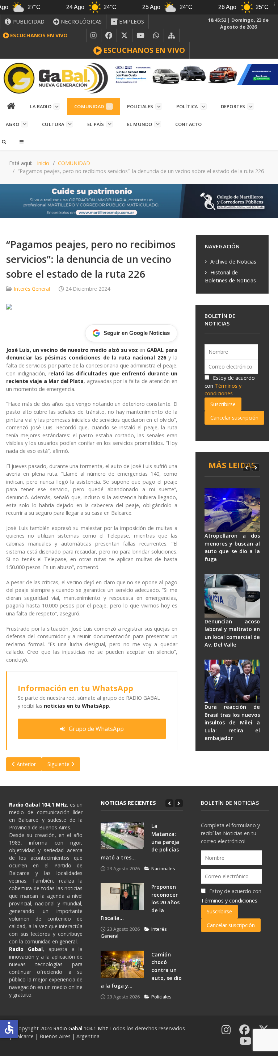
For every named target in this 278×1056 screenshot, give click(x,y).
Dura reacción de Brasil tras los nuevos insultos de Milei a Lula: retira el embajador (232, 722)
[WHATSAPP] (156, 35)
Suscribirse (223, 404)
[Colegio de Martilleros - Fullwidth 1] (139, 200)
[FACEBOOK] (109, 35)
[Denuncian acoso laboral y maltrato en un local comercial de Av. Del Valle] (232, 596)
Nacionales (163, 868)
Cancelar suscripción (234, 417)
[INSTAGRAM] (93, 35)
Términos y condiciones (229, 900)
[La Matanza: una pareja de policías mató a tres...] (122, 835)
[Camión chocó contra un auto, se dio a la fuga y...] (122, 964)
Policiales (161, 996)
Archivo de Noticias (233, 261)
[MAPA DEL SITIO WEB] (172, 35)
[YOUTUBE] (140, 35)
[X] (124, 35)
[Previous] (246, 467)
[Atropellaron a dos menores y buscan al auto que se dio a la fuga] (232, 510)
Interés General (32, 288)
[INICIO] (11, 106)
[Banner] (194, 74)
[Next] (256, 467)
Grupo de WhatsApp (96, 729)
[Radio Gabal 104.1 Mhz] (55, 78)
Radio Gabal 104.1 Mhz (81, 1028)
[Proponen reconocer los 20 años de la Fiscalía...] (122, 896)
